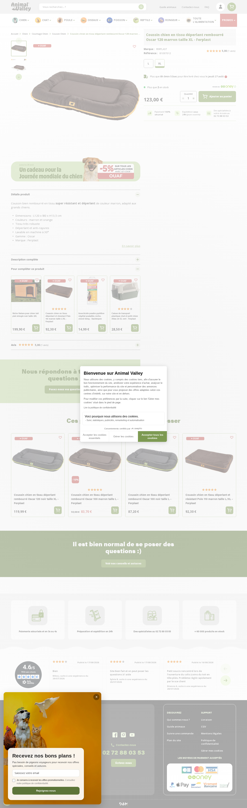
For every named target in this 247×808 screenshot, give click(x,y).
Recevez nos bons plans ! (43, 756)
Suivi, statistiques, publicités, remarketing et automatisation (115, 420)
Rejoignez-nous (46, 790)
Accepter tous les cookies (152, 436)
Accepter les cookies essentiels (94, 436)
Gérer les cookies (123, 436)
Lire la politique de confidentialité (100, 407)
